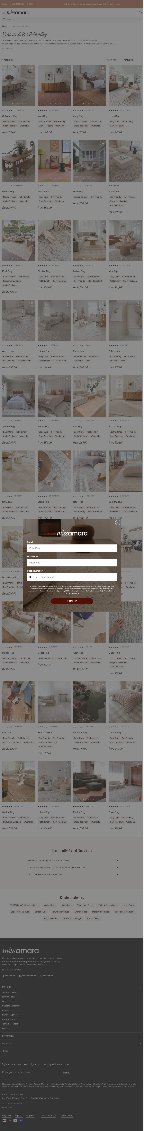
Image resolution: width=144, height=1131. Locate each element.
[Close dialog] (117, 522)
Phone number (33, 570)
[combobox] (31, 577)
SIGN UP (71, 601)
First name (31, 556)
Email (29, 542)
